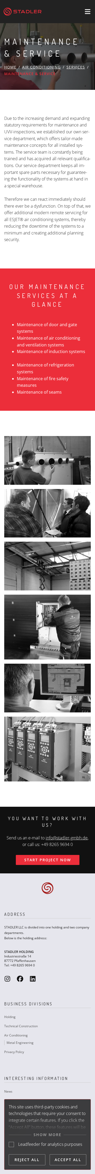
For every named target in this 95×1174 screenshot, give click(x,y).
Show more (47, 1134)
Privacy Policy (14, 1052)
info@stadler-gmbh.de (67, 838)
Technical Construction (21, 1026)
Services (75, 67)
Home (10, 67)
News (8, 1091)
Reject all (27, 1159)
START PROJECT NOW (47, 859)
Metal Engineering (20, 1042)
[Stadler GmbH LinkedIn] (33, 978)
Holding (10, 1017)
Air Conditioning (41, 67)
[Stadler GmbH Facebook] (20, 978)
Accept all (68, 1159)
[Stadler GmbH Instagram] (7, 978)
